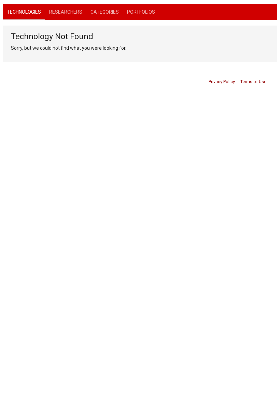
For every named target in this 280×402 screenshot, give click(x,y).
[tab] (24, 12)
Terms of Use (253, 81)
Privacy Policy (222, 81)
